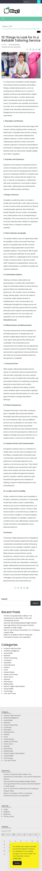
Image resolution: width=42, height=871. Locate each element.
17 (4, 848)
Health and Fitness (11, 674)
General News (9, 672)
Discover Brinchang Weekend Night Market (20, 623)
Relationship (8, 684)
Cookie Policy (17, 858)
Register (7, 812)
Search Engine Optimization (14, 686)
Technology (8, 691)
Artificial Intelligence (11, 651)
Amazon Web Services (12, 648)
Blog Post (7, 814)
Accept (17, 863)
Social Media (8, 689)
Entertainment (9, 665)
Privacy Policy (9, 816)
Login (6, 809)
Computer (8, 660)
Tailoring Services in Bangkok (11, 47)
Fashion (3, 45)
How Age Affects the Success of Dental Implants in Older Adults (21, 29)
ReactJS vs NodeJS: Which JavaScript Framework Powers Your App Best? (18, 636)
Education (7, 663)
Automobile (8, 653)
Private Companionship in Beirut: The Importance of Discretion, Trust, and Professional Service (18, 618)
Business (7, 655)
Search (4, 599)
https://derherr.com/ (10, 320)
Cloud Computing (10, 658)
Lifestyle (7, 679)
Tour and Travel (10, 693)
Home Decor (8, 677)
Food (6, 670)
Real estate (8, 681)
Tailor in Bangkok (14, 45)
